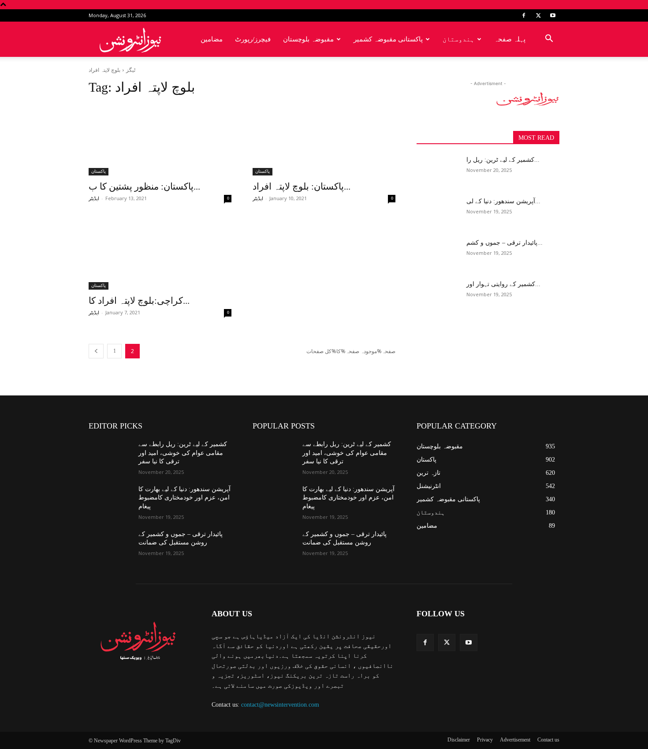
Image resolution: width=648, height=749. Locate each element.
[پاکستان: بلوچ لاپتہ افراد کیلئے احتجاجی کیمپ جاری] (324, 139)
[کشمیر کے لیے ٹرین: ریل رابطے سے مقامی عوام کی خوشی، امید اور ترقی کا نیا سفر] (438, 171)
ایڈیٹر (94, 198)
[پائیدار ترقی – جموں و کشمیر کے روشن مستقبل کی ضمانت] (438, 253)
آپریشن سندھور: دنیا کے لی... (503, 201)
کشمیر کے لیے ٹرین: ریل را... (503, 160)
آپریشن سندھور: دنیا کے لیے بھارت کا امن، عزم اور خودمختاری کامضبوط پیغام (184, 498)
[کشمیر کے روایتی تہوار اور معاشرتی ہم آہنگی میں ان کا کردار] (438, 295)
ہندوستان (458, 39)
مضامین (212, 39)
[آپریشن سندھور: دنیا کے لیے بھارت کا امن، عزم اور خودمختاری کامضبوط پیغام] (438, 212)
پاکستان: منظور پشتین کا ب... (144, 186)
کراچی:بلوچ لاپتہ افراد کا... (139, 300)
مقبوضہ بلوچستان (308, 39)
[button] (548, 40)
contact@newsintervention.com (280, 704)
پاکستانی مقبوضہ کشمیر (388, 39)
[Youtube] (552, 15)
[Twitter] (538, 15)
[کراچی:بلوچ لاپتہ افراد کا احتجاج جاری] (160, 254)
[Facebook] (523, 15)
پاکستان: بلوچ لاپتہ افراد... (301, 186)
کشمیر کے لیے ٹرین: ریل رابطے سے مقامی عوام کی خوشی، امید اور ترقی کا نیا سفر (182, 453)
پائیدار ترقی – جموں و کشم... (504, 242)
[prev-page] (96, 351)
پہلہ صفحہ (509, 39)
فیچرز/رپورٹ (253, 39)
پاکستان (98, 171)
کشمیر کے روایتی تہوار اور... (503, 284)
